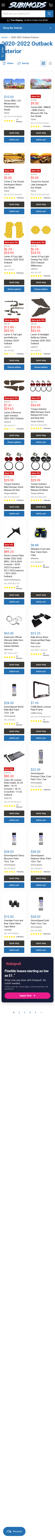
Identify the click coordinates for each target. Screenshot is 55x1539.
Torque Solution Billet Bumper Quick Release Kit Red (13, 487)
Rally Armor (35, 646)
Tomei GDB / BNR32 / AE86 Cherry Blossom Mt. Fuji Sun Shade (41, 112)
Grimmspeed (9, 716)
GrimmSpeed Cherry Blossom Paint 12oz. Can (14, 858)
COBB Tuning (36, 713)
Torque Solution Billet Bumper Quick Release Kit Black (40, 487)
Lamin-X (7, 266)
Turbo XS (7, 798)
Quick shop (14, 133)
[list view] (50, 63)
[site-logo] (27, 5)
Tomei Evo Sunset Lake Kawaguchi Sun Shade (40, 184)
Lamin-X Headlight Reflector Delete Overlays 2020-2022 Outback (41, 339)
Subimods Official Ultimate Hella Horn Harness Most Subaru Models (13, 641)
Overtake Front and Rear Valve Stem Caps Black (13, 923)
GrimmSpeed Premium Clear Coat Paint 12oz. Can (41, 776)
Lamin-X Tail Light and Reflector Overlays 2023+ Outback (13, 339)
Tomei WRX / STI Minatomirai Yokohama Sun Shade (12, 105)
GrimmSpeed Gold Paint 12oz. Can (40, 922)
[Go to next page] (41, 1012)
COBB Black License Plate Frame (41, 708)
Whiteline (35, 558)
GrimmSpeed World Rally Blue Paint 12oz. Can (13, 709)
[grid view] (43, 63)
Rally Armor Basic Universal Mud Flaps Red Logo (41, 640)
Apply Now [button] (26, 995)
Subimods (8, 649)
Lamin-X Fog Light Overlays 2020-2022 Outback (14, 259)
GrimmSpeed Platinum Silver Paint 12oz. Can (41, 858)
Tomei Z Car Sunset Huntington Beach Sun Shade (14, 184)
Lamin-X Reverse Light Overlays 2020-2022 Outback (14, 415)
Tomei (6, 113)
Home (5, 37)
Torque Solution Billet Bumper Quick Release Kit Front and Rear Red (40, 413)
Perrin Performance (12, 580)
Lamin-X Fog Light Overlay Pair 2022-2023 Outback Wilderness (40, 261)
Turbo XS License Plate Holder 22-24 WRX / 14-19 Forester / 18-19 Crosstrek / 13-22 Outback (13, 787)
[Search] (49, 13)
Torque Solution (37, 421)
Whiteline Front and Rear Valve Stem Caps (40, 552)
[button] (23, 63)
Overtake (8, 930)
